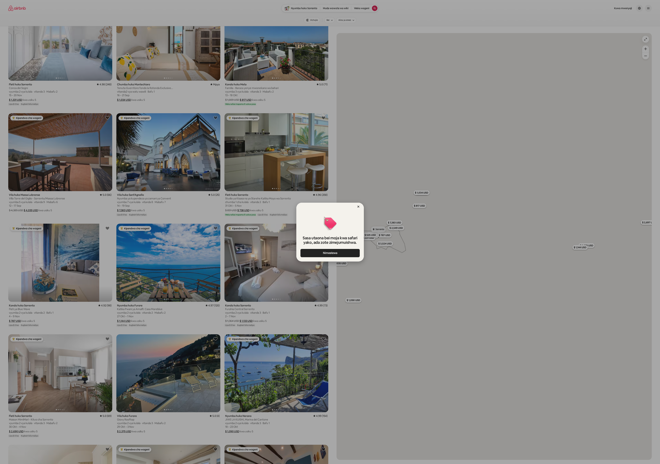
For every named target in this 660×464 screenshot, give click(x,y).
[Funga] (358, 206)
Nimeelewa (330, 253)
